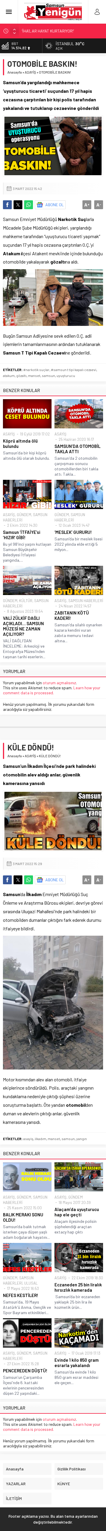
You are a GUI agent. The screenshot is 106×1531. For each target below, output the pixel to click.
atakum (9, 375)
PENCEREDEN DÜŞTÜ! (25, 1370)
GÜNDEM (24, 514)
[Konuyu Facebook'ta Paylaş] (7, 204)
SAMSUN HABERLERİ (85, 600)
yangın (81, 1139)
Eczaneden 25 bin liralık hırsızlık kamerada (78, 1287)
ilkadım (40, 1139)
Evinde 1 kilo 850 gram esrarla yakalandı (76, 1362)
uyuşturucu (66, 375)
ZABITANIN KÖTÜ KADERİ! (71, 615)
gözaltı (21, 375)
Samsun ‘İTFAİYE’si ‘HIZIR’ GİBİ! (21, 534)
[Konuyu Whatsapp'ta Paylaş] (28, 204)
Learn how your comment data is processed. (51, 690)
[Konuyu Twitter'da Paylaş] (18, 204)
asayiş (28, 1139)
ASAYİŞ (30, 72)
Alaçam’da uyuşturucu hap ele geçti (76, 1212)
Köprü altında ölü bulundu (20, 443)
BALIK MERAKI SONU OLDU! (23, 1217)
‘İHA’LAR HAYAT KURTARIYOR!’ (48, 30)
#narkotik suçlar (36, 370)
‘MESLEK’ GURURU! (73, 532)
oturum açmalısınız (59, 682)
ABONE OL (54, 204)
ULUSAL (31, 1283)
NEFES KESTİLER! (20, 1295)
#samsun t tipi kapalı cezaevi (73, 370)
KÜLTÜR (25, 600)
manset (34, 375)
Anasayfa (14, 72)
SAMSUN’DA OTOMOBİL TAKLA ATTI (77, 448)
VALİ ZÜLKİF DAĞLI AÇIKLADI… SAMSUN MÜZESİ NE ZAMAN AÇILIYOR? (23, 626)
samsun (48, 375)
